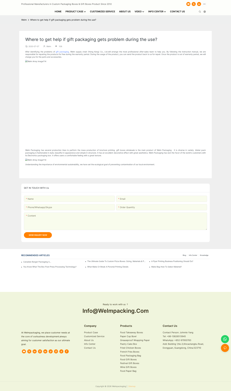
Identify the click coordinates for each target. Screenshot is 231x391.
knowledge (204, 255)
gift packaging (62, 52)
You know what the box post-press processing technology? (49, 267)
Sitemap (132, 386)
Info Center (193, 255)
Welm (24, 19)
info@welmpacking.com (115, 310)
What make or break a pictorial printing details (107, 267)
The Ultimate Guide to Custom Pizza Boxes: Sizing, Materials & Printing (116, 261)
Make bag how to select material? (166, 267)
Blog (184, 255)
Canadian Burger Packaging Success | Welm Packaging (37, 262)
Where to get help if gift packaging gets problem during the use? (63, 19)
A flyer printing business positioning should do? (172, 261)
